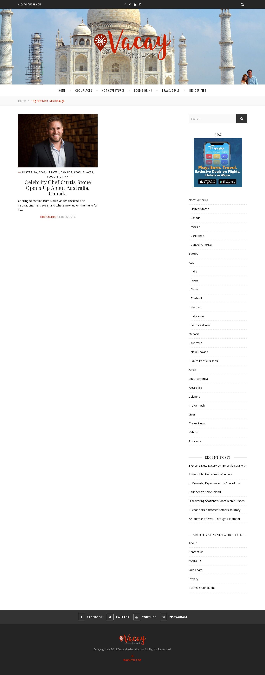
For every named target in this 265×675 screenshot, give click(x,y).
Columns (194, 396)
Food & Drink (143, 90)
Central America (201, 244)
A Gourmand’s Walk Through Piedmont (214, 519)
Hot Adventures (113, 90)
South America (198, 379)
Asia (191, 262)
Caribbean (197, 236)
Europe (193, 253)
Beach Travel (49, 172)
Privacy (193, 579)
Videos (193, 432)
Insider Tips (198, 90)
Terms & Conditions (202, 588)
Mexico (195, 227)
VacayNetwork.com (29, 4)
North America (198, 200)
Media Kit (195, 561)
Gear (192, 414)
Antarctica (195, 387)
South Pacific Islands (204, 361)
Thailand (196, 298)
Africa (192, 370)
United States (200, 209)
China (194, 289)
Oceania (194, 334)
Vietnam (196, 307)
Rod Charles (48, 217)
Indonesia (197, 316)
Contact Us (196, 552)
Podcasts (195, 441)
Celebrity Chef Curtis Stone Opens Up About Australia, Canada (58, 188)
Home (62, 90)
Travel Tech (197, 405)
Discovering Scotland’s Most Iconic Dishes (217, 501)
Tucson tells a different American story (215, 510)
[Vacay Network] (133, 44)
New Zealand (199, 352)
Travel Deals (171, 90)
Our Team (195, 570)
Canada (67, 172)
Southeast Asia (200, 325)
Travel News (197, 423)
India (194, 271)
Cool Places (83, 90)
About (193, 543)
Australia (29, 172)
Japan (194, 280)
